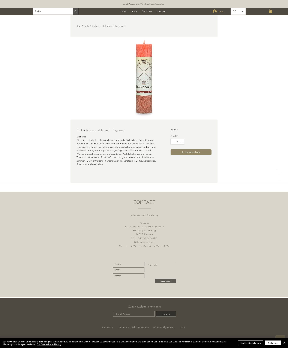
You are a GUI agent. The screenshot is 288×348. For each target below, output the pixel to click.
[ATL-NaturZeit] (279, 172)
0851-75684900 (148, 238)
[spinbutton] (177, 141)
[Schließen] (284, 343)
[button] (270, 11)
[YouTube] (279, 180)
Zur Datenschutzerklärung (49, 344)
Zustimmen (273, 342)
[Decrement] (173, 141)
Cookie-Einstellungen (251, 342)
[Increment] (182, 141)
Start (78, 26)
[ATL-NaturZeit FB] (279, 164)
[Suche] (75, 11)
